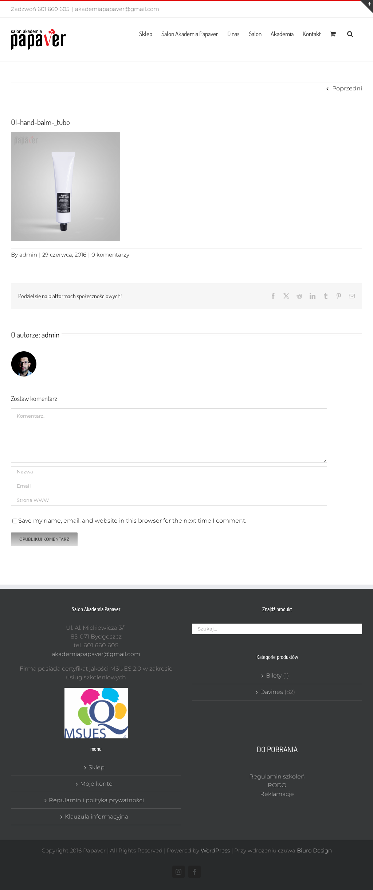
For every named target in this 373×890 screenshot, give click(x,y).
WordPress (215, 850)
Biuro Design (314, 850)
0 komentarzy (110, 254)
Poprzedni (347, 88)
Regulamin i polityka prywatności (96, 800)
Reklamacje (277, 794)
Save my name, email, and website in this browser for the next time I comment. (132, 520)
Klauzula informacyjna (96, 816)
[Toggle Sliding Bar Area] (366, 6)
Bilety (274, 675)
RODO (277, 785)
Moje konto (96, 783)
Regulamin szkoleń (277, 776)
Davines (271, 691)
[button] (350, 33)
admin (28, 254)
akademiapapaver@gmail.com (117, 8)
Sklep (97, 767)
